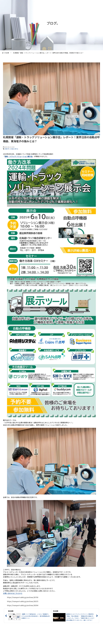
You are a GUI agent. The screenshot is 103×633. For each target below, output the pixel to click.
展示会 (16, 149)
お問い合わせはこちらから (12, 593)
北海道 (12, 149)
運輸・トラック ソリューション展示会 (18, 156)
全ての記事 (5, 53)
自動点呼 (7, 149)
